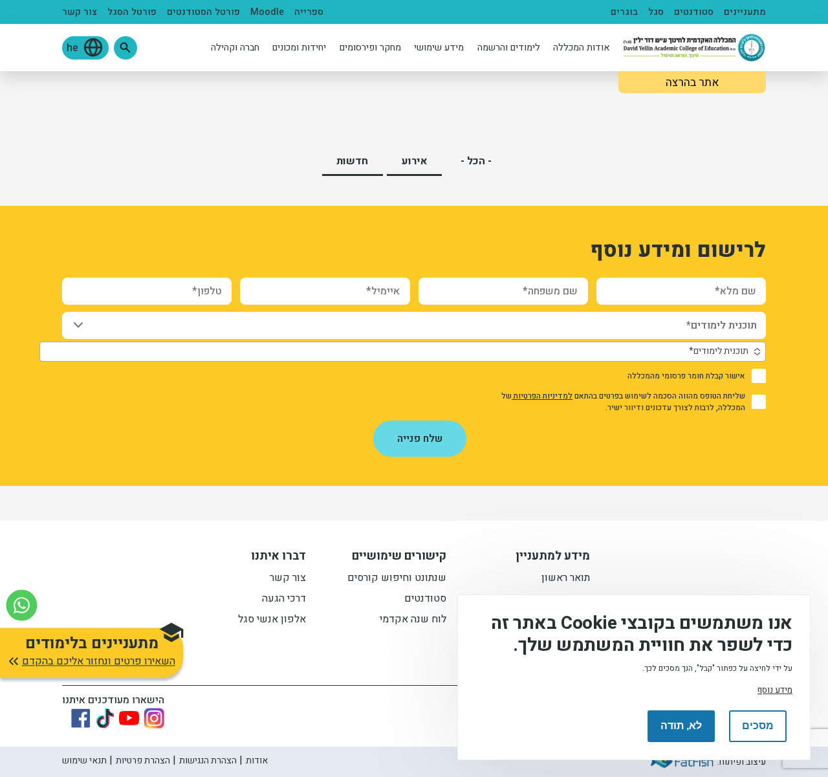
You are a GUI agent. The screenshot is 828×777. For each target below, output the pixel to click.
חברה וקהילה (235, 47)
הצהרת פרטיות (143, 760)
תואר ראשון (565, 579)
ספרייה (308, 12)
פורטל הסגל (132, 12)
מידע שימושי (439, 47)
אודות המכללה (581, 47)
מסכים (758, 725)
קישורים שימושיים (399, 558)
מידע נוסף (774, 689)
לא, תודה (681, 725)
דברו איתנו (278, 558)
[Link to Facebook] (81, 718)
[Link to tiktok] (105, 718)
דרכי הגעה (284, 599)
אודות (257, 760)
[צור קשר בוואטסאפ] (21, 605)
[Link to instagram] (154, 718)
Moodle (267, 12)
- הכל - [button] (476, 161)
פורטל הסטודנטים (203, 12)
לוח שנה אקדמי (413, 620)
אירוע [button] (415, 161)
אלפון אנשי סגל (272, 620)
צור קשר (79, 12)
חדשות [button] (352, 161)
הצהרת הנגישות (208, 760)
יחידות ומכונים (299, 47)
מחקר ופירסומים (370, 47)
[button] (125, 48)
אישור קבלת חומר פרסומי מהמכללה (686, 376)
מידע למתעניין (553, 558)
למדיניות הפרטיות (542, 396)
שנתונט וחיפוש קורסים (396, 579)
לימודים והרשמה (508, 47)
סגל (656, 12)
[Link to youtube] (129, 718)
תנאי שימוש (84, 760)
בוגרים (624, 12)
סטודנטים (694, 12)
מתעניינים (745, 12)
